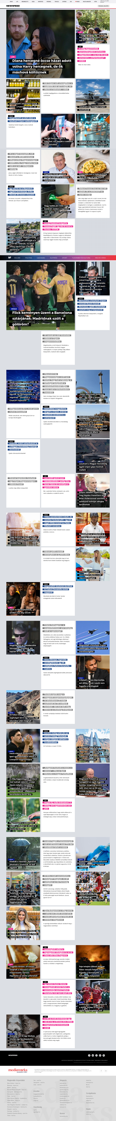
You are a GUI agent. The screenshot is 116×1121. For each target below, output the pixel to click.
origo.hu (36, 1100)
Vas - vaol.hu (37, 1080)
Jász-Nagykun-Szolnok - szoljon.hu (17, 1104)
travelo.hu (63, 1098)
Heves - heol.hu (11, 1102)
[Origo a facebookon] (89, 1055)
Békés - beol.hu (11, 1087)
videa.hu (88, 1100)
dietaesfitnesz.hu (65, 1100)
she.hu (88, 1087)
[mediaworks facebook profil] (101, 1071)
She (71, 1)
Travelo (57, 1)
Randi (78, 1)
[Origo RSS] (104, 1055)
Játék (95, 1)
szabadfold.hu (38, 1096)
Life (17, 1)
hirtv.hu (36, 1098)
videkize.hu (63, 1104)
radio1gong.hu (90, 1112)
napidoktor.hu (64, 1094)
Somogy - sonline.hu (13, 1111)
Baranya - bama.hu (12, 1085)
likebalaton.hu (64, 1092)
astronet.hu (63, 1083)
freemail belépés (104, 6)
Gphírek (64, 1)
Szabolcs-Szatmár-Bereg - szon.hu (17, 1113)
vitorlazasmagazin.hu (66, 1102)
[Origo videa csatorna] (100, 1055)
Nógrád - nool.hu (12, 1109)
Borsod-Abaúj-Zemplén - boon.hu (16, 1089)
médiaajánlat (104, 1060)
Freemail (49, 1)
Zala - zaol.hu (37, 1084)
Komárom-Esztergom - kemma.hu (17, 1107)
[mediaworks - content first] (17, 1070)
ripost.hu (88, 1080)
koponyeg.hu (90, 1098)
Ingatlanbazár (87, 1)
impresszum (97, 1060)
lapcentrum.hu (90, 1102)
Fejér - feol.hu (11, 1096)
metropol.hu (89, 1082)
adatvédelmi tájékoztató (67, 1060)
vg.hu (35, 1110)
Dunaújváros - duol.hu (13, 1094)
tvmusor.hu (63, 1107)
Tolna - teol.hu (11, 1115)
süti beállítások (90, 1060)
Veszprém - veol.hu (39, 1082)
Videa (33, 1)
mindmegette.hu (64, 1096)
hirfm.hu (88, 1114)
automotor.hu (63, 1085)
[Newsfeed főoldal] (12, 1055)
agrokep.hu (37, 1112)
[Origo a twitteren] (93, 1055)
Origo (11, 1)
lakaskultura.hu (64, 1087)
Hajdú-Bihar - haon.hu (13, 1100)
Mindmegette (25, 1)
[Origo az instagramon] (96, 1055)
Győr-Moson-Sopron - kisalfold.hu (17, 1098)
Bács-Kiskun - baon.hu (13, 1083)
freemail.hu (89, 1096)
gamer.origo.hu (64, 1089)
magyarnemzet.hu (39, 1094)
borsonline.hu (64, 1116)
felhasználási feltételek (80, 1060)
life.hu (88, 1084)
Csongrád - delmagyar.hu (14, 1092)
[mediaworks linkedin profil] (106, 1071)
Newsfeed (40, 1)
